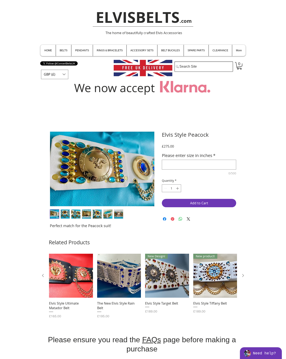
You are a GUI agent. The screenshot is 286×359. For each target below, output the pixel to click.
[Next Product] (243, 275)
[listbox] (54, 74)
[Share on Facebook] (164, 218)
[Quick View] (71, 276)
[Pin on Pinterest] (172, 218)
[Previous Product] (42, 275)
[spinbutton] (171, 188)
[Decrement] (165, 188)
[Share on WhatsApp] (180, 218)
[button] (54, 74)
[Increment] (177, 188)
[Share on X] (188, 218)
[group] (143, 286)
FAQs (151, 339)
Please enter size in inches (188, 155)
